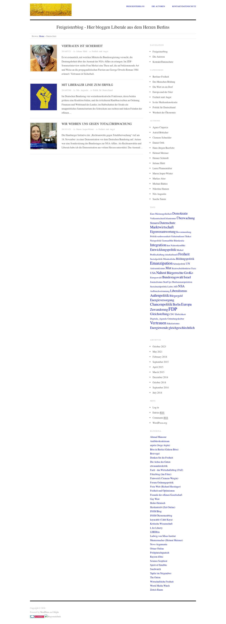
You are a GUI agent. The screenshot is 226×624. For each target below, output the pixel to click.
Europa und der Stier (163, 92)
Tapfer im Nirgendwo (160, 573)
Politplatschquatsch (159, 552)
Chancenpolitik (161, 304)
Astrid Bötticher (160, 132)
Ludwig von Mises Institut (163, 536)
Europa (186, 304)
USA (153, 273)
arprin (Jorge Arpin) (160, 445)
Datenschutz (167, 222)
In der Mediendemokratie (165, 102)
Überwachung (186, 218)
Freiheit (184, 254)
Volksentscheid (157, 218)
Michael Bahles (160, 183)
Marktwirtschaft (162, 226)
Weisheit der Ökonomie (164, 112)
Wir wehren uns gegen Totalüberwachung (97, 124)
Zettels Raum (156, 589)
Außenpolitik (159, 295)
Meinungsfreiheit (163, 213)
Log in (156, 407)
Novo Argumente (158, 544)
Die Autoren (158, 6)
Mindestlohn (169, 259)
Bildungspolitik (185, 259)
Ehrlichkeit (180, 314)
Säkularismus (173, 323)
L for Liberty (156, 528)
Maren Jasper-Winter (85, 129)
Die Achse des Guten (160, 461)
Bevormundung (183, 231)
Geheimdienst (178, 236)
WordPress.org (160, 422)
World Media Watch (160, 585)
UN (188, 263)
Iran (168, 245)
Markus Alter (159, 178)
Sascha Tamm (159, 199)
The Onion (155, 577)
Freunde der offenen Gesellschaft (166, 494)
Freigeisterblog (135, 6)
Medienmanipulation (182, 281)
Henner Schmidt (161, 158)
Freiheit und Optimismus (162, 490)
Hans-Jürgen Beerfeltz (163, 147)
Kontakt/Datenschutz (184, 6)
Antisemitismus (157, 268)
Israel (187, 277)
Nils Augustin (82, 90)
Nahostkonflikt (178, 245)
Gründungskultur (175, 318)
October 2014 (159, 382)
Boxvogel (155, 453)
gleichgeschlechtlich (182, 327)
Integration (158, 244)
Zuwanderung (159, 309)
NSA (181, 286)
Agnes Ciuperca (160, 127)
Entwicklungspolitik (163, 249)
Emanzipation (161, 263)
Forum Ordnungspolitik (162, 482)
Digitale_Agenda (158, 318)
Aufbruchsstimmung (160, 291)
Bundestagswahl (172, 277)
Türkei (188, 236)
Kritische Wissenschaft (161, 523)
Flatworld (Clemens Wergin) (164, 478)
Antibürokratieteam (160, 441)
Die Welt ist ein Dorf (163, 86)
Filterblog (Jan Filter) (160, 474)
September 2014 (161, 387)
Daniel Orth (158, 142)
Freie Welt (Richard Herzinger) (165, 486)
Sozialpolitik (156, 259)
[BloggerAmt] (53, 616)
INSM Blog (156, 511)
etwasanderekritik (159, 466)
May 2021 (157, 351)
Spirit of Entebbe (158, 565)
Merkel (180, 250)
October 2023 (159, 346)
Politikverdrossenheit (160, 236)
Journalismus (156, 281)
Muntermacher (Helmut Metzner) (166, 540)
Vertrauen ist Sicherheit (82, 46)
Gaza (193, 268)
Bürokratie (179, 240)
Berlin (177, 304)
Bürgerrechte (175, 272)
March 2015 (158, 372)
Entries (158, 412)
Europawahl (156, 277)
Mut (168, 268)
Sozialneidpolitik (158, 286)
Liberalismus (178, 290)
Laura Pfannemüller (162, 168)
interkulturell (171, 254)
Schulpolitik (179, 263)
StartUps (167, 281)
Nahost (161, 272)
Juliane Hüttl (81, 51)
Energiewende (159, 327)
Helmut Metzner (161, 153)
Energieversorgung (162, 300)
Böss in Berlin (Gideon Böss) (164, 449)
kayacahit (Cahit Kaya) (161, 519)
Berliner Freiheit (161, 76)
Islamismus (170, 218)
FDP (172, 309)
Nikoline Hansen (161, 188)
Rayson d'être (156, 556)
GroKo (188, 272)
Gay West (154, 499)
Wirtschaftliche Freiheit (162, 581)
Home (41, 36)
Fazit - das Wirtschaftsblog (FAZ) (166, 470)
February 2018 (160, 356)
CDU (171, 314)
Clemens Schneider (162, 137)
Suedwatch (155, 569)
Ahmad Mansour (158, 437)
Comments (160, 417)
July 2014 (157, 392)
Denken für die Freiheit (161, 457)
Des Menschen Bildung (164, 81)
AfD (175, 286)
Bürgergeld (176, 296)
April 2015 (158, 367)
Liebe (170, 286)
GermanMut (167, 240)
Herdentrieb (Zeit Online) (162, 507)
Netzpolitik (155, 240)
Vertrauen (158, 323)
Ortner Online (157, 548)
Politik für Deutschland (103, 90)
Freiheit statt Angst (100, 51)
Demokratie (180, 213)
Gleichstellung (159, 314)
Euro (152, 213)
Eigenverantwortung (163, 231)
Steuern (154, 223)
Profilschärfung (157, 254)
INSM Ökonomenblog (161, 515)
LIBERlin (155, 532)
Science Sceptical (158, 561)
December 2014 (160, 377)
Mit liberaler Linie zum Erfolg (87, 85)
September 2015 (161, 361)
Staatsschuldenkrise (181, 268)
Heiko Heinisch (157, 503)
